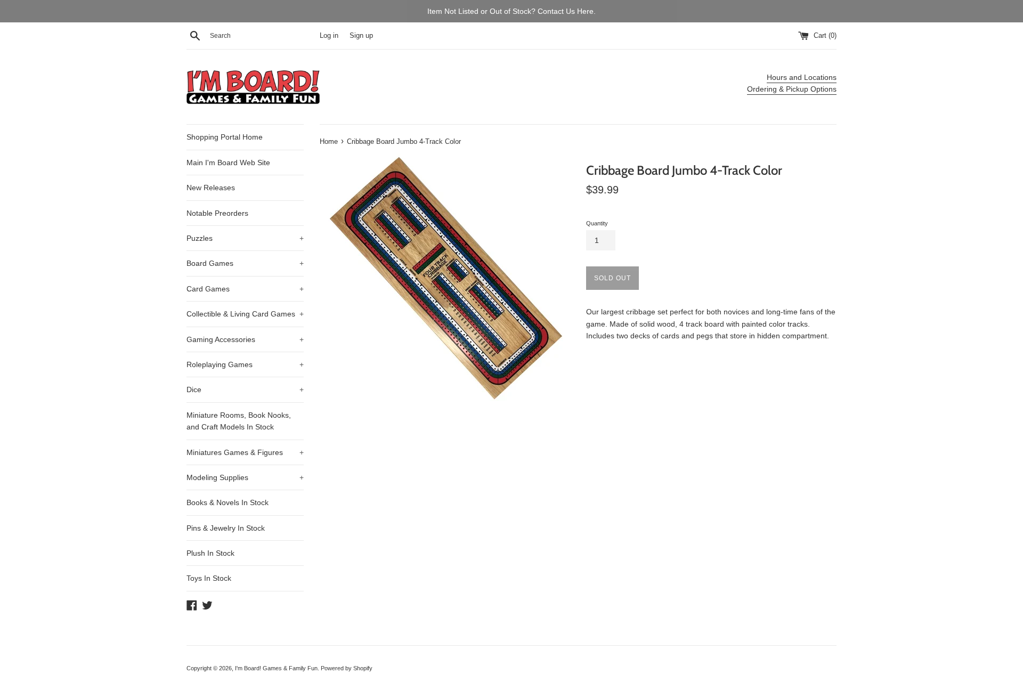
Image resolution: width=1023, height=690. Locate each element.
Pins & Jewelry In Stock (225, 528)
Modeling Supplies (245, 477)
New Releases (210, 187)
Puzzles (245, 238)
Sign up (361, 35)
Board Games (245, 263)
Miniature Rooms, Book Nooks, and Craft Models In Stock (238, 421)
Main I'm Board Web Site (228, 162)
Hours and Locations (802, 77)
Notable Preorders (217, 213)
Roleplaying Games (245, 364)
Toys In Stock (208, 578)
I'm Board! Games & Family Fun (276, 668)
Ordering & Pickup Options (792, 89)
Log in (329, 35)
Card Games (245, 289)
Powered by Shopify (346, 668)
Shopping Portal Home (224, 137)
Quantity (597, 223)
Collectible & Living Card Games (245, 314)
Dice (245, 389)
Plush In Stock (210, 553)
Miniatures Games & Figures (245, 452)
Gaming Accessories (245, 339)
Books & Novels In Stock (227, 502)
